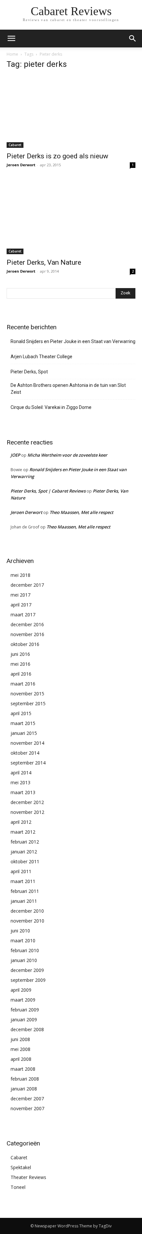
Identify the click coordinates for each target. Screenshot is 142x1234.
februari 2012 (25, 842)
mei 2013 (20, 782)
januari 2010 (24, 960)
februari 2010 (25, 950)
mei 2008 (20, 1049)
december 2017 (27, 585)
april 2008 (21, 1059)
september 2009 (28, 980)
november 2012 (27, 812)
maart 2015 (23, 723)
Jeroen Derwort (21, 164)
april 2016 (21, 674)
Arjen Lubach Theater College (41, 356)
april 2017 (21, 605)
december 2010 (27, 911)
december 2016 (27, 624)
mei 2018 (20, 575)
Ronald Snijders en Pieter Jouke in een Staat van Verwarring (73, 341)
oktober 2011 (25, 861)
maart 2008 (23, 1069)
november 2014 (27, 743)
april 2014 (21, 772)
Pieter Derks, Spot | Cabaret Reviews (48, 491)
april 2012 (21, 822)
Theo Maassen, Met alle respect (81, 512)
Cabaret (15, 145)
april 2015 (21, 713)
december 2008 (27, 1029)
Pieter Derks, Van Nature (44, 262)
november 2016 (27, 634)
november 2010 (27, 921)
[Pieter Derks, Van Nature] (71, 218)
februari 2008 (25, 1079)
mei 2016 (20, 664)
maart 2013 (23, 792)
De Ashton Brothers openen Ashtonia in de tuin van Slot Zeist (68, 389)
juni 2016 (20, 654)
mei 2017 (20, 595)
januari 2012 (24, 851)
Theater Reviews (28, 1177)
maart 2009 (23, 1000)
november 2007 (27, 1108)
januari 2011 (24, 901)
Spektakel (21, 1167)
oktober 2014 (25, 753)
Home (12, 54)
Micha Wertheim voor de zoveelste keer (67, 455)
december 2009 (27, 970)
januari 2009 (24, 1019)
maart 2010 (23, 940)
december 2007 (27, 1098)
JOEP (15, 455)
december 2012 (27, 802)
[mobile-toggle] (11, 38)
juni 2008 (20, 1039)
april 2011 (21, 871)
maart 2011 (23, 881)
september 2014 (28, 763)
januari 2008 (24, 1089)
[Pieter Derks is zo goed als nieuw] (71, 112)
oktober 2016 (25, 644)
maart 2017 (23, 614)
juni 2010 (20, 930)
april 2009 (21, 990)
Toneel (18, 1187)
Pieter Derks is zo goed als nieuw (57, 156)
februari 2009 (25, 1009)
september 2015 (28, 703)
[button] (133, 38)
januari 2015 (24, 733)
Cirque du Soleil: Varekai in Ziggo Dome (51, 407)
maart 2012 (23, 832)
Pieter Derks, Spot (29, 371)
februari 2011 (25, 891)
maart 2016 (23, 684)
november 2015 (27, 693)
